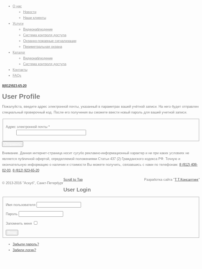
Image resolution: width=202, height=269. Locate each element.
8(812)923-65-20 (14, 86)
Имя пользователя (21, 205)
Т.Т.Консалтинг (187, 180)
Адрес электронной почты (28, 127)
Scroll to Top (73, 180)
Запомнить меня (19, 223)
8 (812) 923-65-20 (26, 170)
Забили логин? (24, 250)
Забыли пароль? (26, 244)
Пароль (12, 214)
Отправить (12, 144)
